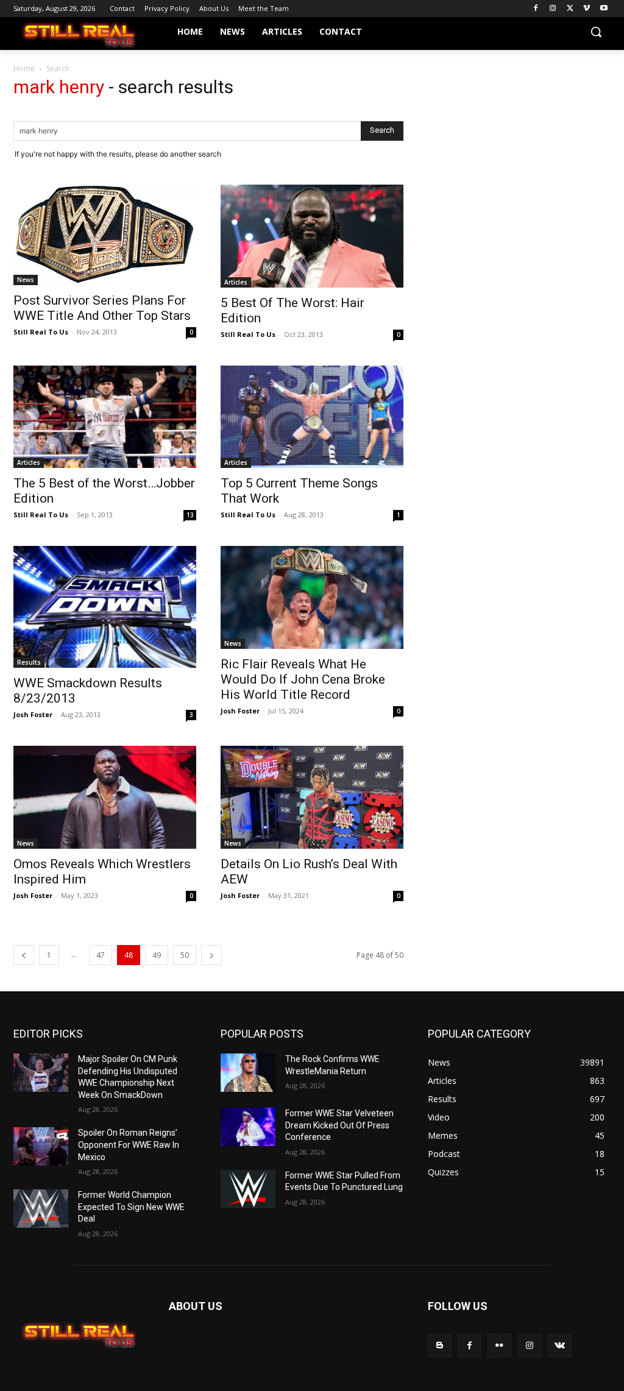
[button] (596, 31)
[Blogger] (440, 1345)
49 (156, 955)
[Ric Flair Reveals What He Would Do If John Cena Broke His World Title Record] (312, 597)
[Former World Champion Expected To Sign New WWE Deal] (40, 1208)
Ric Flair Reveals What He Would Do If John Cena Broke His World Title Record (303, 679)
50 (184, 955)
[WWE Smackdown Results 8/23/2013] (104, 607)
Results (29, 662)
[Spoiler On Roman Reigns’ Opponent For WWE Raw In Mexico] (40, 1146)
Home (24, 68)
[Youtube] (604, 9)
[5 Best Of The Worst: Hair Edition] (312, 236)
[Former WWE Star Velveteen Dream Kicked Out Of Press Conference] (248, 1127)
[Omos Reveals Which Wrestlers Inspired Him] (104, 797)
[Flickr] (499, 1345)
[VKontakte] (560, 1345)
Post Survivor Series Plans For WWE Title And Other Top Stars (102, 308)
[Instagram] (553, 9)
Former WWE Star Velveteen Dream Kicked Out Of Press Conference (339, 1125)
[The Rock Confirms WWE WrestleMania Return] (248, 1072)
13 (190, 515)
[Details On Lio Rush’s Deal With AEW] (312, 797)
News (25, 279)
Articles (235, 282)
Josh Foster (32, 714)
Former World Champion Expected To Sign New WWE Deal (131, 1206)
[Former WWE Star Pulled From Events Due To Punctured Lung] (248, 1189)
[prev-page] (23, 955)
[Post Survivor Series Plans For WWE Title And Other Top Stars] (104, 235)
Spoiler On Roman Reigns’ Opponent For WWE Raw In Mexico (128, 1144)
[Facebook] (536, 9)
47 (100, 955)
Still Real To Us (40, 331)
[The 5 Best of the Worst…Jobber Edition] (104, 417)
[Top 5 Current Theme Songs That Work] (312, 417)
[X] (570, 9)
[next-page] (211, 955)
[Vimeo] (587, 9)
